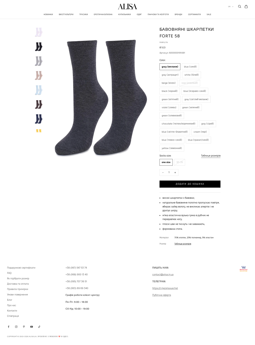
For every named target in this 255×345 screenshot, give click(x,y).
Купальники (124, 14)
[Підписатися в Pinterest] (23, 326)
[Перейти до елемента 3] (39, 61)
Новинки (48, 14)
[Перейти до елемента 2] (39, 46)
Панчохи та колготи (158, 14)
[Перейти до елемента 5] (39, 90)
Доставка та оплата (18, 284)
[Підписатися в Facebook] (8, 326)
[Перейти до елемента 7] (39, 119)
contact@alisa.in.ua (163, 274)
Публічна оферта (161, 295)
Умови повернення (17, 294)
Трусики (83, 14)
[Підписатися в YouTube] (31, 326)
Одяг (139, 14)
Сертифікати (194, 14)
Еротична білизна (103, 14)
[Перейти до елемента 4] (39, 75)
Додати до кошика (190, 184)
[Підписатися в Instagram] (16, 326)
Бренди (178, 14)
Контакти (12, 310)
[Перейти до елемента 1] (39, 32)
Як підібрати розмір (18, 278)
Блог (9, 300)
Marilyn (164, 42)
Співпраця (13, 316)
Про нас (11, 305)
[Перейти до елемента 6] (39, 104)
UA (229, 7)
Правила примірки (17, 289)
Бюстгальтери (66, 14)
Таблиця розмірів (210, 155)
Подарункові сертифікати (21, 267)
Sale (209, 14)
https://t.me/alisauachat (165, 288)
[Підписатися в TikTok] (39, 326)
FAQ (9, 273)
